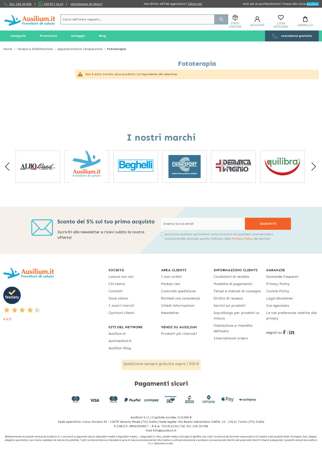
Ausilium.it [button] (117, 334)
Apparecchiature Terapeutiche (80, 49)
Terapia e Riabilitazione (35, 49)
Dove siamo (118, 298)
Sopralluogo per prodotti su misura (237, 315)
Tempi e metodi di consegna (237, 291)
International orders (231, 338)
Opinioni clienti (121, 313)
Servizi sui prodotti (230, 305)
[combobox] (144, 19)
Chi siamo (116, 284)
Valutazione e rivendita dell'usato (233, 328)
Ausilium (313, 4)
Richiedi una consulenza (180, 298)
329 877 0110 (53, 4)
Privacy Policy (242, 239)
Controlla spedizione (178, 291)
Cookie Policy (277, 291)
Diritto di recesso (228, 298)
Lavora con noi (120, 277)
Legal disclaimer (279, 298)
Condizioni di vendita (231, 277)
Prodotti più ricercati (179, 334)
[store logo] (29, 20)
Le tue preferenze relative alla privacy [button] (291, 315)
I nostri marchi (121, 305)
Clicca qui (195, 4)
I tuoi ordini (171, 277)
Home (8, 49)
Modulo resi (170, 284)
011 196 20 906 (20, 4)
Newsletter (170, 313)
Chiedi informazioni (177, 305)
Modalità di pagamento (233, 284)
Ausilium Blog (119, 348)
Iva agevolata (277, 305)
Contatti (115, 291)
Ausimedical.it (120, 341)
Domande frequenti (282, 277)
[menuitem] (18, 36)
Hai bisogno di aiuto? (87, 4)
